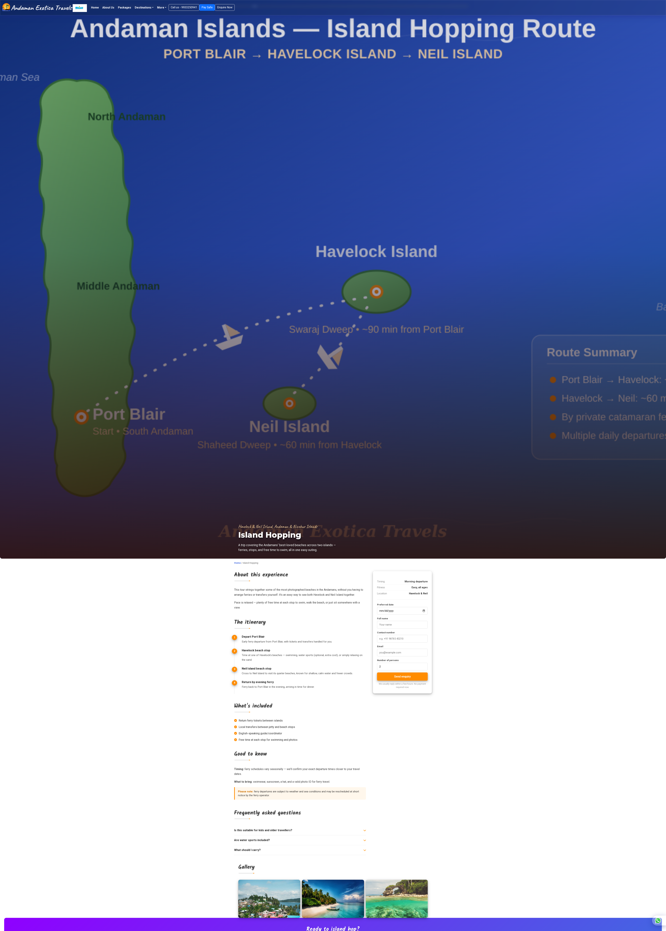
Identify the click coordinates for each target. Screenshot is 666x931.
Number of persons (388, 660)
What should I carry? (247, 850)
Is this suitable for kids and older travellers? (263, 830)
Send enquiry (402, 676)
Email (380, 646)
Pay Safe (207, 7)
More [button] (160, 7)
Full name (382, 618)
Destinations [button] (143, 7)
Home (95, 7)
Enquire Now (224, 7)
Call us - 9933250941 (184, 7)
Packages (124, 7)
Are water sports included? (252, 840)
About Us (108, 7)
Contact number (386, 632)
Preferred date (385, 604)
